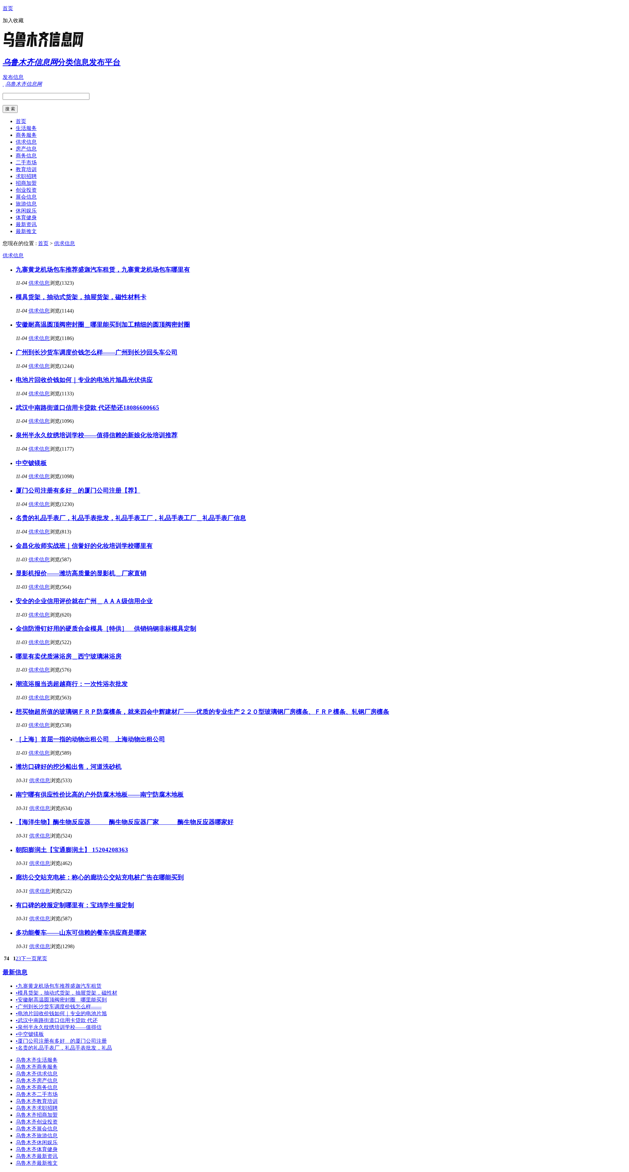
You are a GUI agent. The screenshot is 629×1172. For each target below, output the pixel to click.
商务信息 (26, 155)
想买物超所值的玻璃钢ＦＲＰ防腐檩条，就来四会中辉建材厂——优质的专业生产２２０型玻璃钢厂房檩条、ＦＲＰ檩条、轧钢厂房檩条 (202, 711)
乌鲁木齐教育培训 (37, 1101)
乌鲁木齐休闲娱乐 (37, 1142)
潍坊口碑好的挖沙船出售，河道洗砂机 (69, 766)
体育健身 (26, 217)
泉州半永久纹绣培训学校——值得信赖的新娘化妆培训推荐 (97, 435)
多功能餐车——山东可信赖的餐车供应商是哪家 (81, 932)
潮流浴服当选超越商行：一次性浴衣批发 (72, 683)
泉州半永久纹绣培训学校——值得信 (59, 1027)
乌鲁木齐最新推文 (37, 1163)
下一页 (29, 958)
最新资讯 (26, 224)
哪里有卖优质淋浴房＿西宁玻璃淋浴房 (69, 656)
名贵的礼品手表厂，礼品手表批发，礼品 (64, 1048)
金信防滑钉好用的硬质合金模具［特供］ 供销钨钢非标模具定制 (106, 628)
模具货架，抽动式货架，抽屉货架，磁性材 (66, 993)
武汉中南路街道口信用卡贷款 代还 (57, 1020)
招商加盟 (26, 183)
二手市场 (26, 162)
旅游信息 (26, 204)
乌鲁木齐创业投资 (37, 1122)
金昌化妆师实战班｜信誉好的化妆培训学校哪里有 (84, 545)
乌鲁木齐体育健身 (37, 1149)
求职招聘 (26, 176)
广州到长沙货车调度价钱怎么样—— (59, 1006)
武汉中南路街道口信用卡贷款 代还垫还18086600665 (87, 407)
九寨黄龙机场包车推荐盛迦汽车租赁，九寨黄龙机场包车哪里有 (103, 269)
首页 (8, 8)
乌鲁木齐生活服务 (37, 1060)
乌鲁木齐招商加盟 (37, 1115)
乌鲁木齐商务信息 (37, 1087)
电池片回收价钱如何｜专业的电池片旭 (61, 1013)
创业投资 (26, 190)
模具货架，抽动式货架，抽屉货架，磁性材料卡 (81, 297)
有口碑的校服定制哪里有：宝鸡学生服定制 (75, 905)
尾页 (42, 958)
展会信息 (26, 197)
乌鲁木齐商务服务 (37, 1067)
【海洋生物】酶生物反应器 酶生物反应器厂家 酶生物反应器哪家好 (125, 822)
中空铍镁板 (31, 463)
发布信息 (13, 77)
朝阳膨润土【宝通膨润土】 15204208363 (72, 849)
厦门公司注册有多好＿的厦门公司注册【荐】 (78, 490)
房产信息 (26, 149)
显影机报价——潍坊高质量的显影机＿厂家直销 (81, 573)
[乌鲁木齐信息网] (44, 47)
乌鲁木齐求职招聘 (37, 1108)
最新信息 (15, 972)
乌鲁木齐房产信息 (37, 1080)
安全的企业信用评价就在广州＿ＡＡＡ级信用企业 (84, 601)
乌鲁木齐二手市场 (37, 1094)
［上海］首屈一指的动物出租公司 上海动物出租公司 (90, 739)
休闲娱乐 (26, 210)
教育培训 (26, 169)
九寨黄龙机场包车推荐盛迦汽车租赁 (59, 986)
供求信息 (26, 142)
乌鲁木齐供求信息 (37, 1073)
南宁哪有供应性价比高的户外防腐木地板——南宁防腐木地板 (100, 794)
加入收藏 (13, 20)
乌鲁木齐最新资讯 (37, 1156)
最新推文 (26, 231)
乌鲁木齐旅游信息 (37, 1135)
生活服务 (26, 128)
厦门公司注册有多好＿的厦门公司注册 (61, 1041)
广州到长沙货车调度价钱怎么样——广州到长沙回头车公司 (97, 352)
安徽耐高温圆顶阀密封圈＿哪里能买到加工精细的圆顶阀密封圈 (103, 324)
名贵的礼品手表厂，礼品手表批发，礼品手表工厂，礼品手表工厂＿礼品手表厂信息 (131, 517)
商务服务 (26, 135)
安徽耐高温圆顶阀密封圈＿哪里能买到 (61, 999)
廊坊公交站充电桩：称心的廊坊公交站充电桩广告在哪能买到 (100, 877)
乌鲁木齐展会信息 (37, 1128)
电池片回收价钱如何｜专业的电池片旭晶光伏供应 (84, 379)
